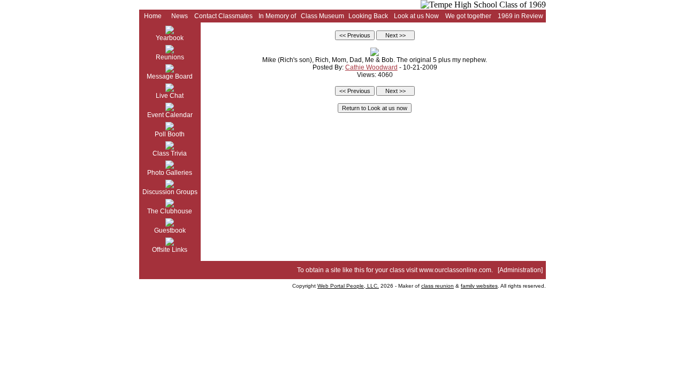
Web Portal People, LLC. (348, 286)
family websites (479, 286)
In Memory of (277, 16)
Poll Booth (170, 134)
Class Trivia (170, 153)
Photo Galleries (169, 172)
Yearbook (170, 38)
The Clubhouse (169, 211)
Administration (520, 270)
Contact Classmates (223, 16)
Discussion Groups (169, 192)
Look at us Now (416, 16)
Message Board (170, 76)
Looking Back (368, 16)
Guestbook (170, 230)
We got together (468, 16)
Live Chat (170, 95)
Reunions (170, 57)
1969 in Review (520, 16)
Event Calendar (170, 115)
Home (153, 16)
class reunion (437, 286)
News (179, 16)
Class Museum (322, 16)
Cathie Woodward (371, 67)
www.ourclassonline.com (455, 270)
